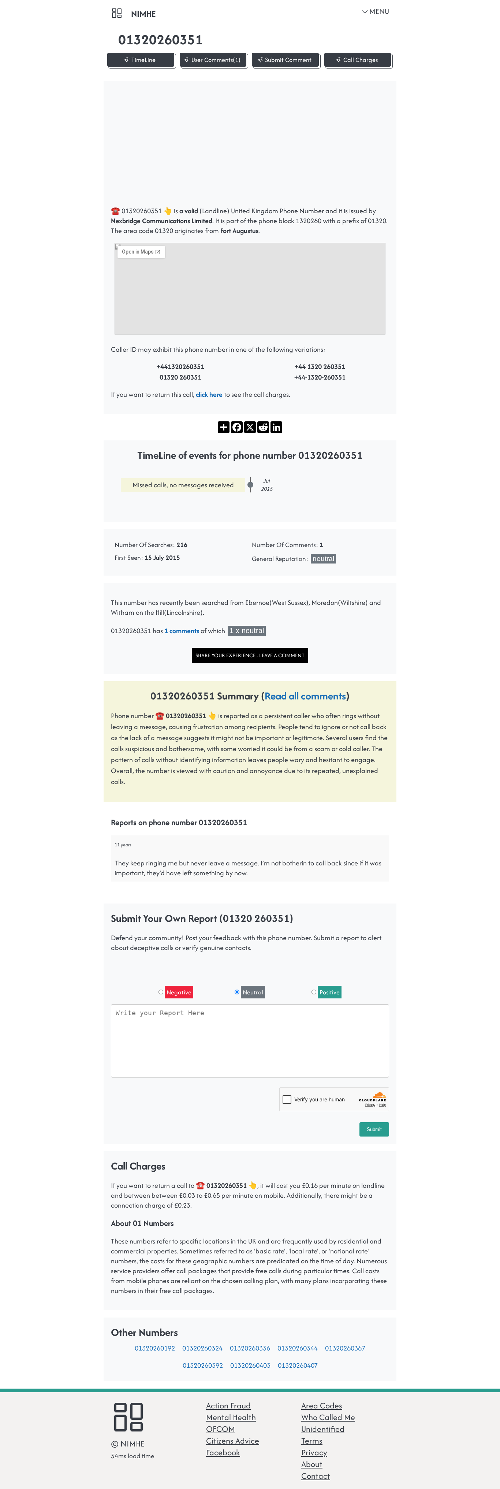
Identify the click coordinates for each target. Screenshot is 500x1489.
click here (209, 394)
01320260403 (250, 1365)
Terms (311, 1440)
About (311, 1464)
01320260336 (250, 1348)
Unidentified (322, 1429)
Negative (179, 992)
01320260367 (345, 1348)
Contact (315, 1476)
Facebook (223, 1452)
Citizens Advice (232, 1440)
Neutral (253, 992)
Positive (330, 992)
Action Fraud (228, 1405)
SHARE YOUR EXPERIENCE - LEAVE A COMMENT (250, 655)
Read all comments (305, 695)
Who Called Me (328, 1417)
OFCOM (220, 1429)
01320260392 (203, 1365)
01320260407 (298, 1365)
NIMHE (143, 13)
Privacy (314, 1452)
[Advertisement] (250, 147)
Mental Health (231, 1417)
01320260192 (155, 1348)
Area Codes (321, 1405)
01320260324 (202, 1348)
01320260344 (297, 1348)
